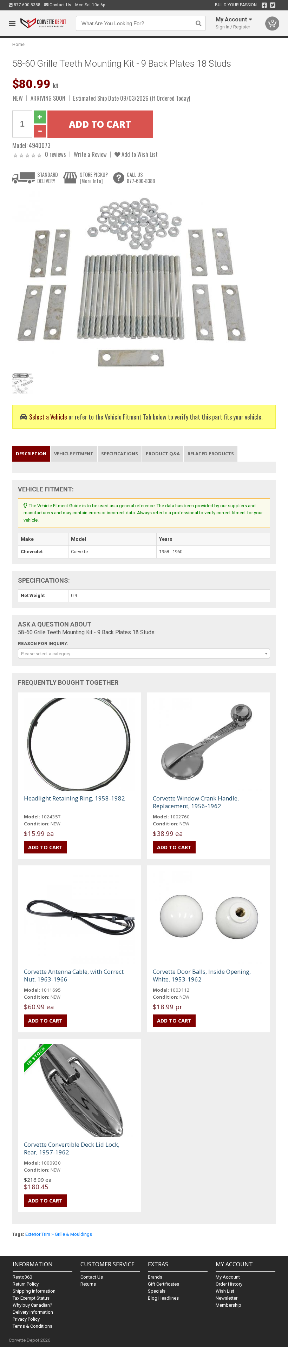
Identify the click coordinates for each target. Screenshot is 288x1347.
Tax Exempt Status (31, 1298)
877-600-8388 (26, 4)
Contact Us (59, 4)
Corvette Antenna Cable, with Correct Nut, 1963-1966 (74, 975)
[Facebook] (264, 5)
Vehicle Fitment (73, 453)
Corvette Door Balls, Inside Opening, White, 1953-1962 (202, 975)
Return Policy (26, 1284)
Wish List (225, 1291)
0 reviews (55, 154)
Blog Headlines (163, 1298)
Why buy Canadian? (32, 1305)
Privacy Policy (26, 1319)
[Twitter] (272, 5)
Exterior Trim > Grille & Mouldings (58, 1234)
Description (31, 453)
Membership (228, 1305)
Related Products (211, 453)
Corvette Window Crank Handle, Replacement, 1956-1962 (196, 802)
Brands (155, 1277)
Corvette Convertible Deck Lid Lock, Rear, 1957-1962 (71, 1148)
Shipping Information (34, 1291)
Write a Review (90, 154)
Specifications (119, 453)
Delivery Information (33, 1312)
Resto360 (22, 1277)
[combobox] (144, 653)
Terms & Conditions (32, 1326)
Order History (229, 1284)
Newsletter (226, 1298)
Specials (156, 1291)
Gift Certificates (163, 1284)
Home (18, 44)
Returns (88, 1284)
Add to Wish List (139, 154)
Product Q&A (163, 453)
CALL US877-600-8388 (141, 178)
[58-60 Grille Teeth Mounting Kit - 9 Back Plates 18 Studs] (131, 280)
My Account (228, 1277)
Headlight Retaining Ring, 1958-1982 (74, 798)
